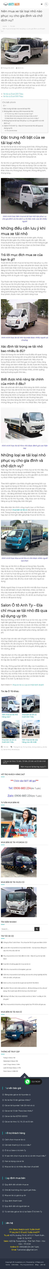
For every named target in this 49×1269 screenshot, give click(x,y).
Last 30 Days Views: (10, 1068)
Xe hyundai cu (37, 747)
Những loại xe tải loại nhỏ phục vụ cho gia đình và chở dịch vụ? (24, 122)
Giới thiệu (15, 1265)
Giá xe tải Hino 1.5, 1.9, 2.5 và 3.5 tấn (19, 1122)
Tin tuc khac (27, 747)
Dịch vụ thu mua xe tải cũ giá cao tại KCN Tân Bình (21, 983)
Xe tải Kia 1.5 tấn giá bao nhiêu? (18, 1100)
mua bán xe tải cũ (19, 510)
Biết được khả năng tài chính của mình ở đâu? (23, 118)
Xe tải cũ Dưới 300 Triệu (13, 96)
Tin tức (12, 26)
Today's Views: (8, 1058)
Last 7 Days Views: (9, 1064)
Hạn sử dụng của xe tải (14, 1161)
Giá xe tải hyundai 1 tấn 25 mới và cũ (19, 1105)
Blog (36, 1265)
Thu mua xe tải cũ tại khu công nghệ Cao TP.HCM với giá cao (24, 1004)
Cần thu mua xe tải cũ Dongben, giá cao (17, 969)
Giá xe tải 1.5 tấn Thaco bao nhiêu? (19, 1111)
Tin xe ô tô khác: (12, 130)
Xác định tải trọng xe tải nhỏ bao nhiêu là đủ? (22, 116)
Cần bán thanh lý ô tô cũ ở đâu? (18, 1145)
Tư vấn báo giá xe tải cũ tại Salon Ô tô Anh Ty (23, 1212)
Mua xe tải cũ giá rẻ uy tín (15, 1195)
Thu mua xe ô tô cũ (26, 1265)
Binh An (20, 68)
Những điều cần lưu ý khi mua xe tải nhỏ (18, 111)
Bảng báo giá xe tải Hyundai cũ (18, 1095)
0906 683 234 (23, 795)
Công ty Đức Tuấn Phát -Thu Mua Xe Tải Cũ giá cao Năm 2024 (25, 942)
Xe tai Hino (7, 749)
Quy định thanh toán (13, 1201)
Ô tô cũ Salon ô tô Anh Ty (15, 1150)
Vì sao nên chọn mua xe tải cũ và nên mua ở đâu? (25, 1156)
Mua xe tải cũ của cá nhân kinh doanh (28, 685)
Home (8, 1265)
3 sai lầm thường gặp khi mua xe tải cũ (16, 964)
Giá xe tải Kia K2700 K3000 (16, 1116)
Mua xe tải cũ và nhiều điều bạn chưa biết (22, 1167)
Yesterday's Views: (9, 1061)
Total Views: (7, 1071)
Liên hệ (42, 1265)
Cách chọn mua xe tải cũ (15, 1140)
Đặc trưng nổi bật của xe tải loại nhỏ (16, 109)
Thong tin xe (17, 747)
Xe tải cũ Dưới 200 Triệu (13, 94)
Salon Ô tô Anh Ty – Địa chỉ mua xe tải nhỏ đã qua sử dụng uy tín (23, 127)
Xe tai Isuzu (16, 749)
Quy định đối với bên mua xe (17, 1185)
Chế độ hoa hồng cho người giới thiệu (20, 1190)
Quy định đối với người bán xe (17, 1206)
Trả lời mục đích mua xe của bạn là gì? (20, 114)
